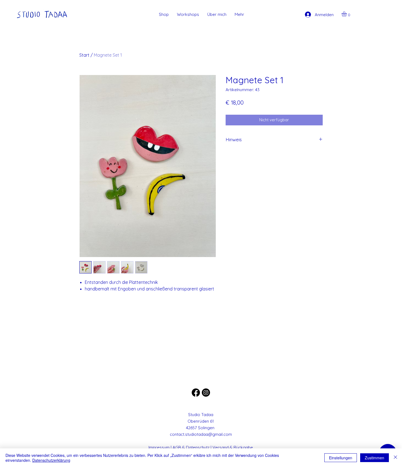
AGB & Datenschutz (191, 447)
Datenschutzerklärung (51, 460)
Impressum (159, 447)
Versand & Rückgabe (232, 447)
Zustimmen (374, 457)
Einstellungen (340, 457)
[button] (347, 13)
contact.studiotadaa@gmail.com (201, 434)
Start (84, 55)
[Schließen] (395, 458)
